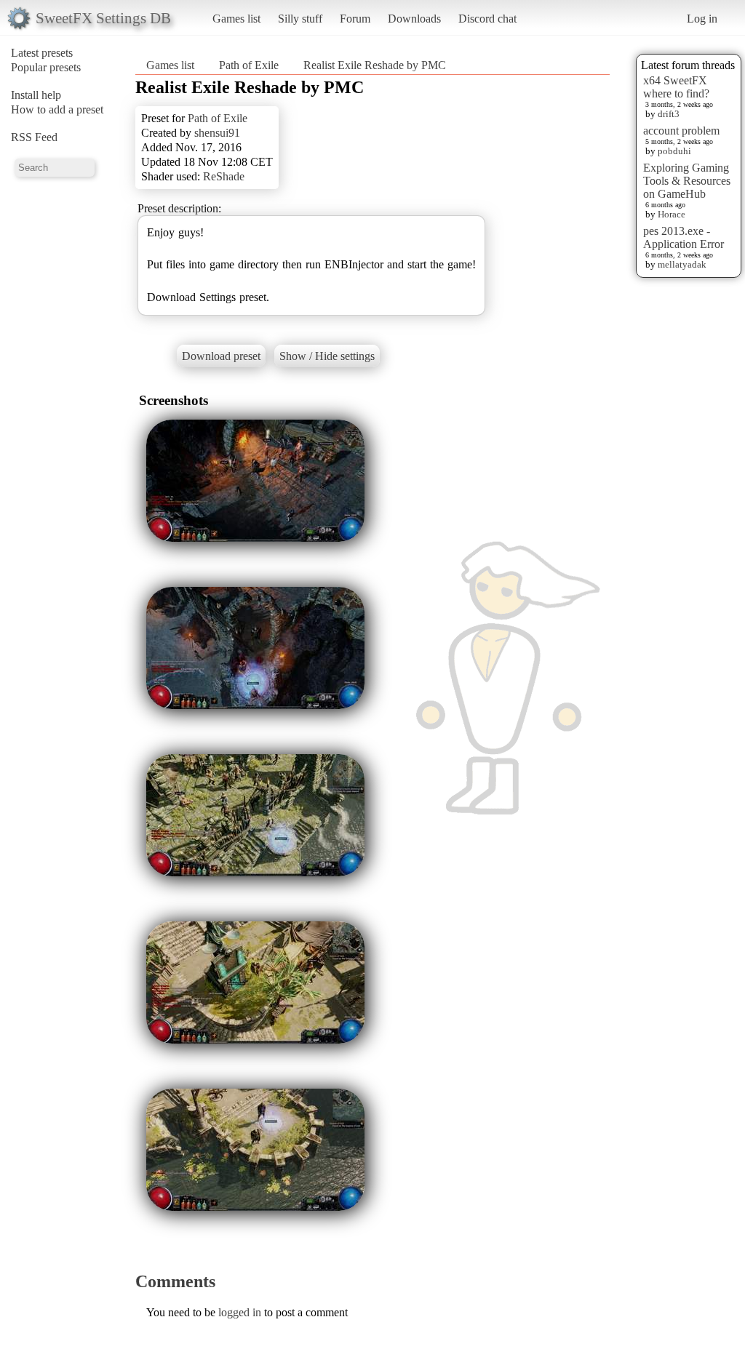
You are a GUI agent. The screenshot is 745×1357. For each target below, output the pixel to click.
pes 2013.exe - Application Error (683, 237)
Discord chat (487, 18)
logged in (239, 1312)
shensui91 (217, 133)
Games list (236, 18)
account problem (681, 130)
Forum (355, 18)
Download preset (221, 356)
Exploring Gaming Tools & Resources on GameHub (686, 180)
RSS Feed (34, 137)
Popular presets (46, 67)
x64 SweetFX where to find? (676, 87)
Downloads (414, 18)
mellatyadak (682, 264)
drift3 (669, 113)
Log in (702, 18)
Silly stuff (300, 18)
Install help (36, 95)
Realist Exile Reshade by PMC (374, 65)
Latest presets (42, 53)
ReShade (223, 176)
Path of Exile (249, 65)
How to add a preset (57, 109)
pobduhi (674, 150)
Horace (671, 214)
